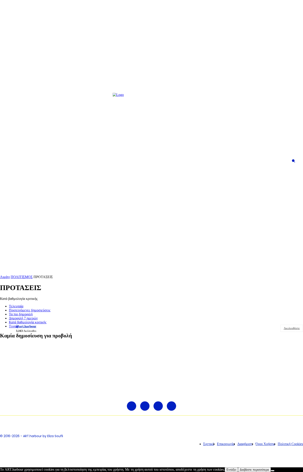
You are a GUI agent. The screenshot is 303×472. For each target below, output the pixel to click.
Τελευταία (16, 306)
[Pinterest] (26, 160)
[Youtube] (35, 160)
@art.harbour (26, 326)
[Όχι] (272, 470)
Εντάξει (231, 469)
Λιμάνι (5, 277)
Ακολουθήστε (292, 328)
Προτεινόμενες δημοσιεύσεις (29, 310)
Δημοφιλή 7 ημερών (23, 318)
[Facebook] (8, 160)
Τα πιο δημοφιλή (21, 314)
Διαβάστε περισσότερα (254, 469)
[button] (293, 161)
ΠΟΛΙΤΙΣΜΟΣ (22, 277)
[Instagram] (17, 160)
